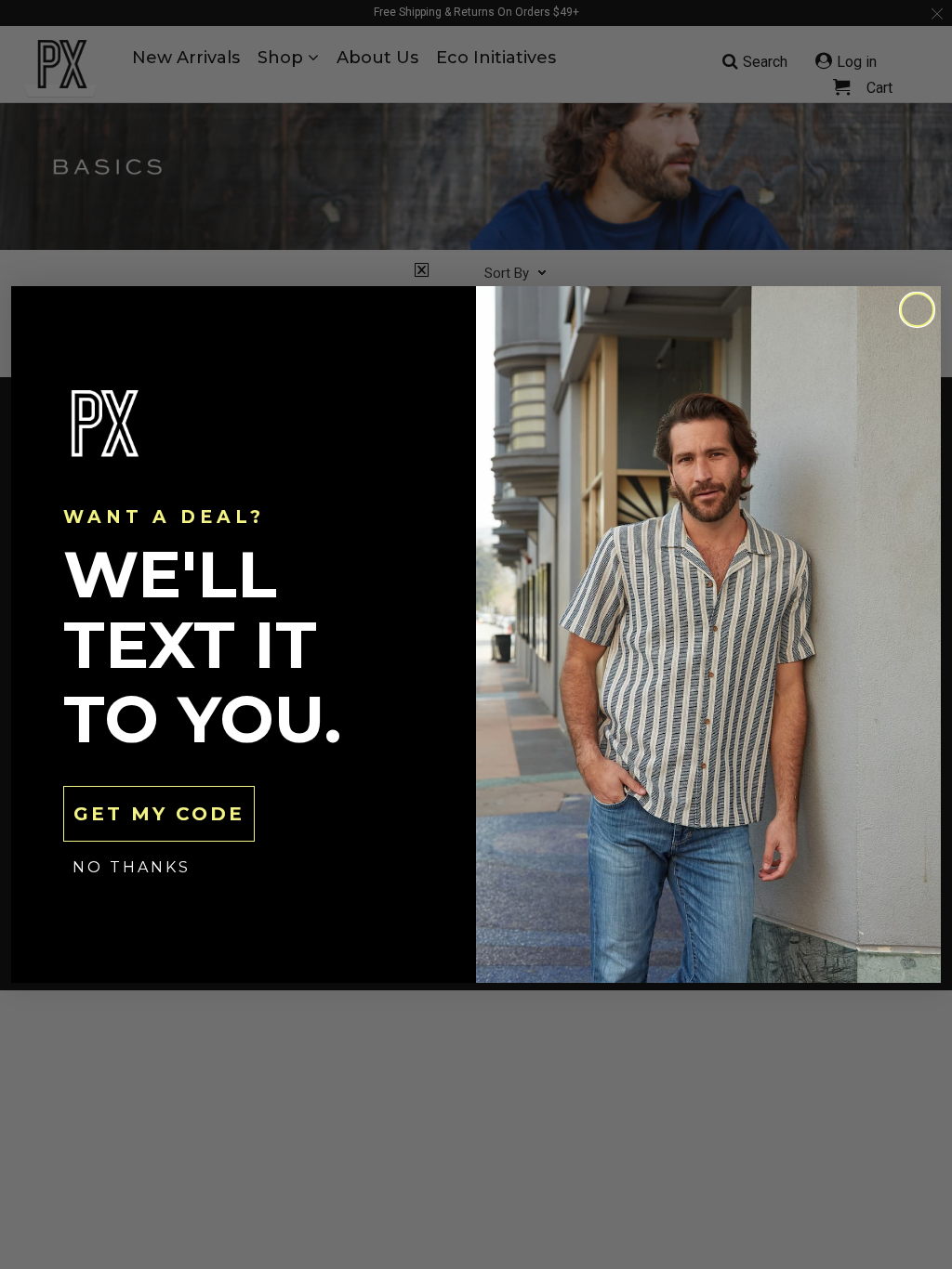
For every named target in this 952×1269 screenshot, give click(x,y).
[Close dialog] (917, 310)
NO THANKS (132, 867)
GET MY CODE (159, 814)
